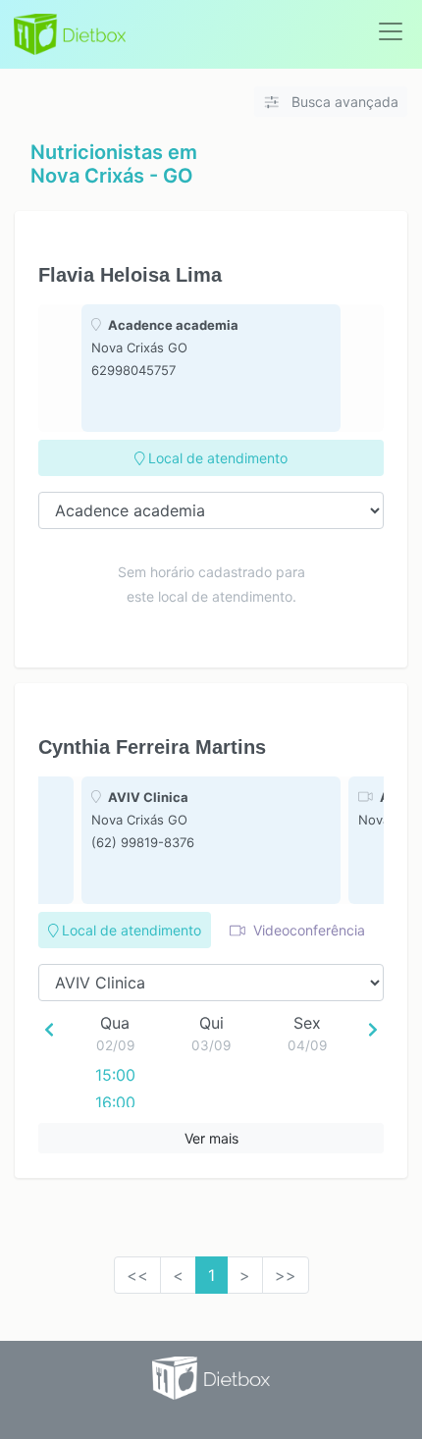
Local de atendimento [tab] (216, 458)
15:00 (115, 1075)
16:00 (115, 1102)
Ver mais (211, 1138)
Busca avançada (343, 101)
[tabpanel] (211, 368)
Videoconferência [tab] (307, 930)
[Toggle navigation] (390, 31)
